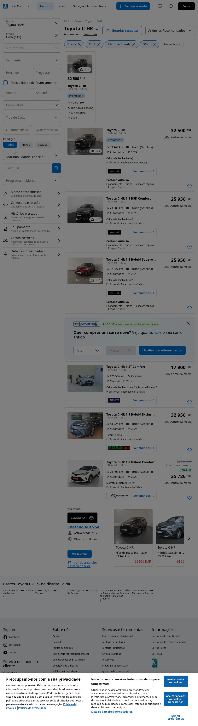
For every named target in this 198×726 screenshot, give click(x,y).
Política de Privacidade (32, 708)
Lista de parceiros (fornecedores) (112, 711)
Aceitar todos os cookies (175, 681)
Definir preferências (176, 717)
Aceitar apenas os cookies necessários (175, 699)
